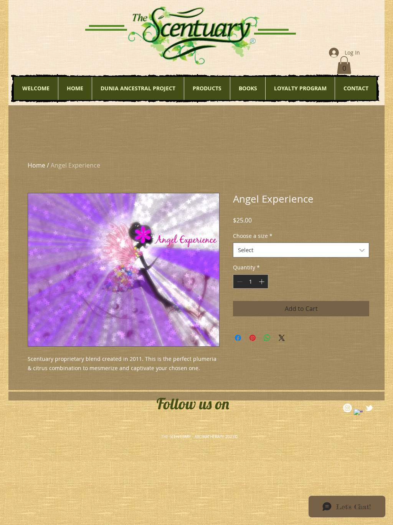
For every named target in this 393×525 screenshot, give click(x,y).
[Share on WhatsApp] (267, 337)
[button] (344, 65)
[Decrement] (239, 281)
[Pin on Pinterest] (252, 337)
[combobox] (301, 250)
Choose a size (252, 235)
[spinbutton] (251, 281)
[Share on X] (281, 337)
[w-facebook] (358, 413)
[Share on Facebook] (238, 337)
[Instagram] (347, 408)
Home (36, 165)
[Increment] (262, 281)
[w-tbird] (369, 408)
